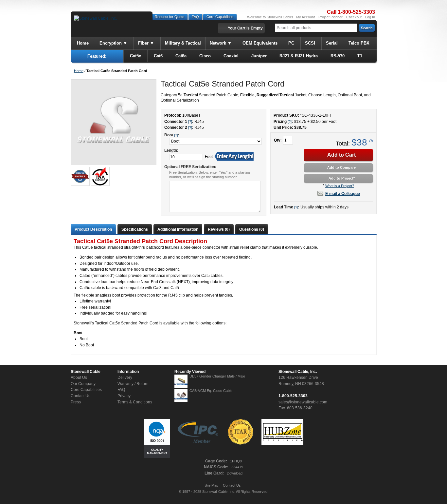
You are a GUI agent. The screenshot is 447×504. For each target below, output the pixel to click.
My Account (305, 17)
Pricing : (283, 121)
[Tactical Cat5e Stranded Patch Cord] (113, 122)
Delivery (124, 377)
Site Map (211, 485)
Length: (171, 150)
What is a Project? (339, 186)
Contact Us (80, 396)
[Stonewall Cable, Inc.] (95, 18)
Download (234, 473)
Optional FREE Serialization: (190, 167)
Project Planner (330, 17)
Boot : (171, 135)
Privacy (124, 396)
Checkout (354, 17)
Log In (370, 17)
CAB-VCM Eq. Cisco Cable (210, 391)
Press (76, 402)
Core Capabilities (219, 17)
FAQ (195, 17)
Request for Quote (169, 17)
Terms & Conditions (134, 402)
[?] (290, 122)
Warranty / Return (133, 383)
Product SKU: (286, 115)
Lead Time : (286, 207)
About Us (79, 377)
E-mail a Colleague (342, 193)
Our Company (83, 383)
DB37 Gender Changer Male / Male (217, 376)
